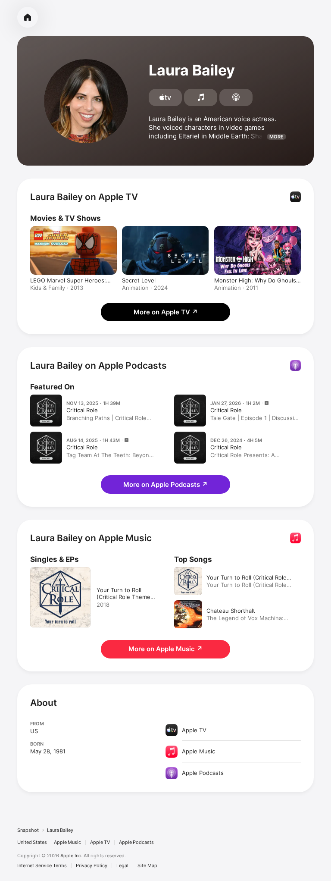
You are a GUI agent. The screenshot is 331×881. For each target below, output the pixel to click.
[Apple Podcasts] (236, 97)
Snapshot (28, 830)
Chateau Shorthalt (230, 610)
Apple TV (100, 842)
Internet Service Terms (42, 865)
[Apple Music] (200, 97)
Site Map (147, 865)
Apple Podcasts (136, 842)
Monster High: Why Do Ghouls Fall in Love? (255, 280)
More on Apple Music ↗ (165, 649)
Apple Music (67, 842)
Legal (122, 865)
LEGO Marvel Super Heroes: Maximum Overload (68, 280)
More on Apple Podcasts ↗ (165, 484)
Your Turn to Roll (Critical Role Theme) (246, 577)
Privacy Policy (91, 865)
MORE (276, 137)
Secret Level (139, 280)
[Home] (27, 17)
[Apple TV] (165, 97)
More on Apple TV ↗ (166, 312)
